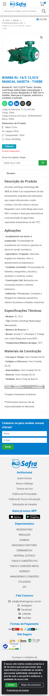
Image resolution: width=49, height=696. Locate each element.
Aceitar (11, 685)
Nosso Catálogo (24, 483)
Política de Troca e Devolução (24, 499)
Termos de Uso (24, 488)
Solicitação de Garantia (24, 504)
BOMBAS (24, 540)
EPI (24, 587)
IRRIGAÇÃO (24, 534)
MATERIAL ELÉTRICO (24, 555)
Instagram (26, 605)
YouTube (26, 618)
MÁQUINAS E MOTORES (24, 545)
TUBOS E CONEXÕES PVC (24, 561)
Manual (9, 146)
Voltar (43, 19)
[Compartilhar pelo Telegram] (10, 103)
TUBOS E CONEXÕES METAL (24, 566)
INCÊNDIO (24, 571)
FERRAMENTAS (24, 550)
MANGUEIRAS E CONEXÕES (24, 576)
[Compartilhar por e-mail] (22, 103)
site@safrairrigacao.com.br (26, 601)
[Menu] (4, 4)
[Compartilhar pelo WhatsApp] (4, 103)
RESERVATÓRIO (24, 529)
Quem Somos (24, 478)
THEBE (11, 119)
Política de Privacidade (24, 494)
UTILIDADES (24, 581)
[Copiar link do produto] (28, 103)
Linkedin (26, 613)
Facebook (26, 609)
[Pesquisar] (44, 11)
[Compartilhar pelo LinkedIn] (16, 103)
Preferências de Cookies (18, 690)
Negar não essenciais (31, 685)
